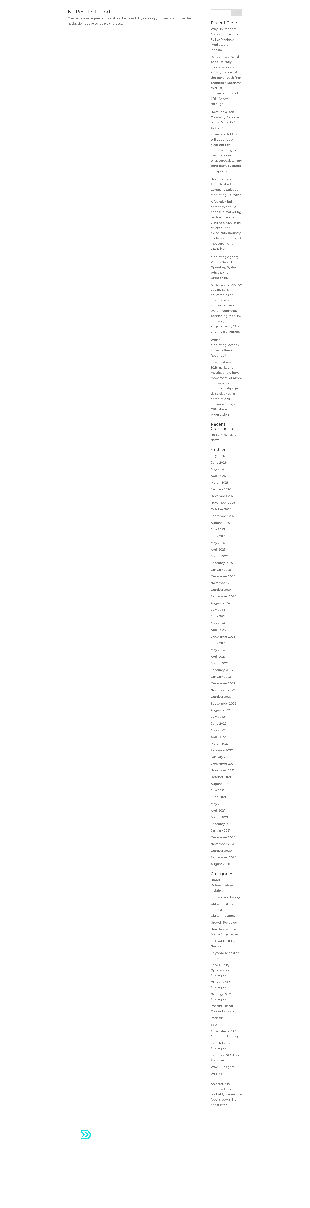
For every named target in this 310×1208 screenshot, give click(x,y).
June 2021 (218, 797)
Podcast (217, 1018)
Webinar (217, 1074)
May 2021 (218, 804)
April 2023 (218, 656)
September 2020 (223, 857)
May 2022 (218, 730)
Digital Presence (223, 916)
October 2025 (221, 509)
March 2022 (220, 743)
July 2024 (218, 610)
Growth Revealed (224, 922)
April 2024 (218, 630)
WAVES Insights (222, 1067)
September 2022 (223, 703)
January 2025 (221, 570)
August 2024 (220, 603)
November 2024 (223, 583)
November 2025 (223, 502)
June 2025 (218, 536)
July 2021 (217, 790)
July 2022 (218, 717)
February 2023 (222, 670)
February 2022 (222, 750)
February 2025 (222, 563)
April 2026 (218, 476)
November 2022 (223, 690)
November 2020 (223, 844)
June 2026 (219, 462)
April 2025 (218, 549)
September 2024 (224, 596)
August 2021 (220, 784)
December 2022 (223, 683)
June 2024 (219, 616)
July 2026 (218, 456)
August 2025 (220, 523)
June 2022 (219, 723)
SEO (214, 1024)
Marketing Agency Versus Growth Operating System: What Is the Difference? (225, 267)
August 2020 (220, 864)
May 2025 (218, 543)
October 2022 (221, 697)
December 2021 (223, 763)
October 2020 (221, 851)
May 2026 (218, 469)
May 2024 (218, 623)
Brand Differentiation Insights (222, 885)
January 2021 (221, 830)
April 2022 (218, 737)
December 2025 (223, 496)
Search (236, 12)
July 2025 (218, 529)
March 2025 (219, 556)
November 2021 (223, 770)
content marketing (225, 897)
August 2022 (220, 710)
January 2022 (221, 757)
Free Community (173, 1166)
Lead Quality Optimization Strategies (220, 970)
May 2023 (218, 650)
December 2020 (223, 837)
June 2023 (219, 643)
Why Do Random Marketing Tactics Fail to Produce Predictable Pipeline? (224, 39)
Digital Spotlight (172, 1158)
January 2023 (221, 677)
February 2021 (221, 824)
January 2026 (221, 489)
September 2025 (223, 516)
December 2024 (223, 576)
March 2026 (220, 482)
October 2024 (221, 590)
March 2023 (220, 663)
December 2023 (223, 636)
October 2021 (221, 777)
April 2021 (218, 810)
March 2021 (219, 817)
